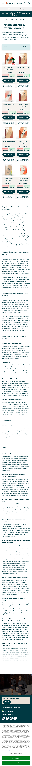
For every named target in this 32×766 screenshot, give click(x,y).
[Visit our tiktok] (11, 718)
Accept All (16, 763)
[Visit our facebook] (7, 718)
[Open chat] (15, 718)
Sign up (7, 701)
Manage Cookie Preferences (11, 707)
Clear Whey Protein (8, 104)
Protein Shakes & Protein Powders (21, 19)
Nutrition (8, 19)
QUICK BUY (10, 80)
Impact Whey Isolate (23, 142)
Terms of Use (18, 750)
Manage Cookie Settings (16, 753)
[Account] (24, 3)
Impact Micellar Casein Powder (23, 179)
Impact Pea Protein (9, 141)
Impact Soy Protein (23, 67)
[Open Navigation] (3, 3)
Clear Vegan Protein (9, 179)
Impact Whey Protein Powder (9, 68)
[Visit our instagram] (3, 718)
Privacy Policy (9, 750)
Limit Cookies (16, 758)
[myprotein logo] (15, 3)
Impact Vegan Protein (23, 105)
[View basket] (28, 3)
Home (3, 19)
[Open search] (6, 3)
